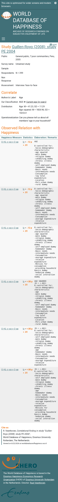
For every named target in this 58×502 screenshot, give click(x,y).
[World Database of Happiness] (6, 22)
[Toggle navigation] (3, 38)
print (54, 44)
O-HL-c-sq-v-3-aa (9, 142)
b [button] (24, 142)
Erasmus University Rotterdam (40, 479)
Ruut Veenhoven (37, 483)
